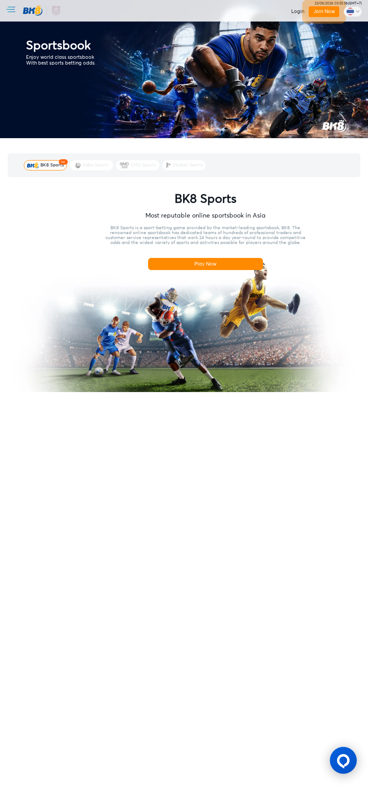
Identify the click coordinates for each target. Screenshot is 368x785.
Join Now (323, 11)
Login (297, 11)
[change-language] (353, 12)
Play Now (205, 264)
